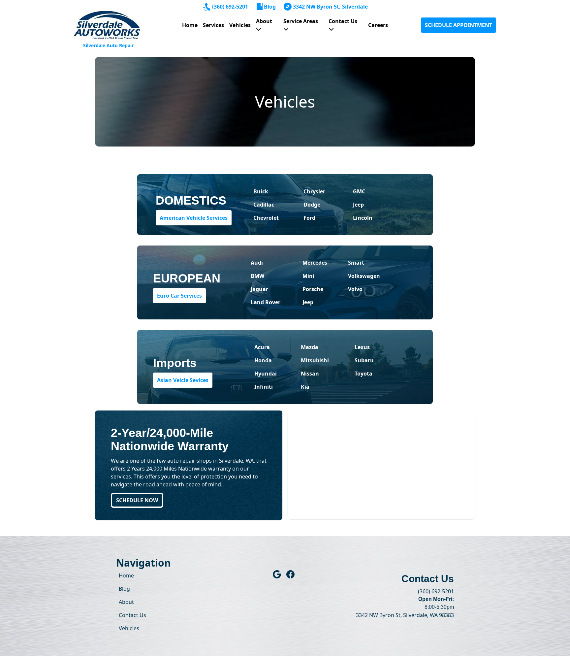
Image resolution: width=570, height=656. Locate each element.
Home (190, 25)
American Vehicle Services (194, 217)
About (264, 21)
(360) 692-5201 (230, 6)
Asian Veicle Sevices (182, 380)
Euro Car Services (179, 295)
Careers (378, 25)
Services (213, 25)
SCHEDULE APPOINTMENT (458, 25)
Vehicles (240, 25)
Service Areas (300, 21)
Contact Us (343, 21)
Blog (270, 6)
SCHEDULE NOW (137, 500)
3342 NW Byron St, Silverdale (330, 6)
